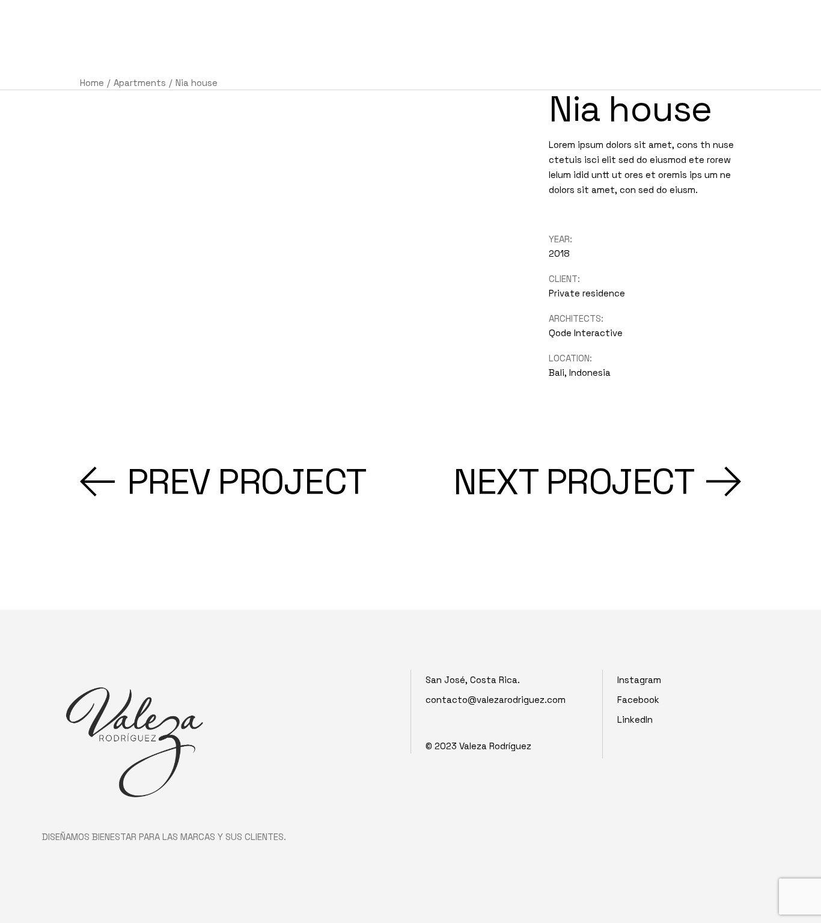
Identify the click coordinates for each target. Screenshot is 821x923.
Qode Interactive (586, 333)
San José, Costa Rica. (473, 679)
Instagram (639, 679)
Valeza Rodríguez (495, 746)
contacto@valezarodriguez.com (496, 699)
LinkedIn (635, 719)
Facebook (638, 699)
